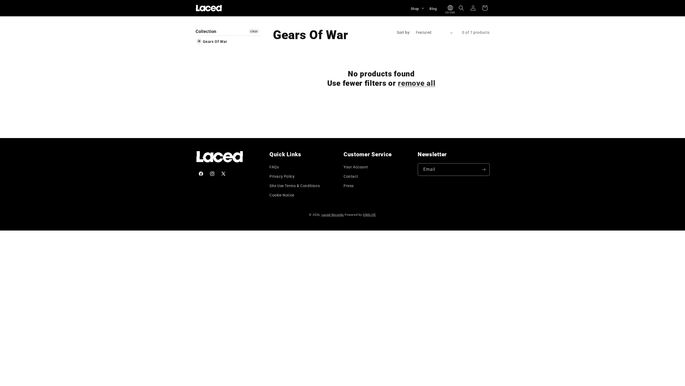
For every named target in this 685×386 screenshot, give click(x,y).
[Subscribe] (483, 169)
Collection (206, 31)
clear (254, 31)
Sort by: (403, 32)
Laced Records (333, 215)
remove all (416, 83)
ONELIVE (369, 215)
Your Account (356, 167)
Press (349, 186)
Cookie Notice (281, 195)
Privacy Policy (282, 176)
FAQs (274, 167)
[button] (417, 8)
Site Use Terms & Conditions (294, 186)
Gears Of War (214, 41)
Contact (351, 176)
